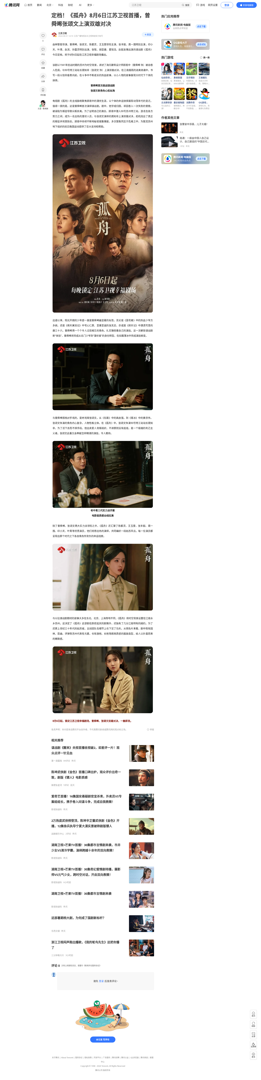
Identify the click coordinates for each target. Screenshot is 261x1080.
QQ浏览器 (134, 1057)
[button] (201, 26)
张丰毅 (122, 44)
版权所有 (106, 1070)
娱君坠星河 (56, 785)
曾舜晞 (73, 44)
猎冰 (133, 417)
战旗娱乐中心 (57, 834)
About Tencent (67, 1057)
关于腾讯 (55, 1057)
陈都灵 (93, 44)
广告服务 (106, 1057)
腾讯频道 (144, 1057)
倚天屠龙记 (73, 325)
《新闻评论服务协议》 (92, 965)
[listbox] (102, 847)
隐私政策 (88, 1057)
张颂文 (83, 44)
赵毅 (121, 49)
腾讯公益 (125, 1057)
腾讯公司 (99, 1070)
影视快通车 (56, 809)
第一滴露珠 (56, 761)
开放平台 (97, 1057)
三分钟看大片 (57, 955)
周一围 (132, 44)
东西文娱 (55, 931)
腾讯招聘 (115, 1057)
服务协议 (78, 1057)
